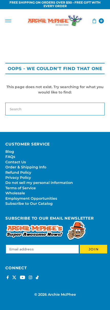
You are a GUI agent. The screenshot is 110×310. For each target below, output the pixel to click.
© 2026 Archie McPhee (55, 294)
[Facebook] (8, 278)
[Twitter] (14, 278)
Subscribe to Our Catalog (29, 203)
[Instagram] (30, 278)
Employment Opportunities (31, 198)
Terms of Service (20, 188)
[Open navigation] (8, 21)
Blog (9, 152)
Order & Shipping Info (25, 167)
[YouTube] (22, 278)
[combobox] (54, 109)
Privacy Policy (18, 178)
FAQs (10, 157)
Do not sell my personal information (39, 183)
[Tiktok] (37, 278)
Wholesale (15, 193)
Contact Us (15, 162)
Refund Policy (18, 172)
